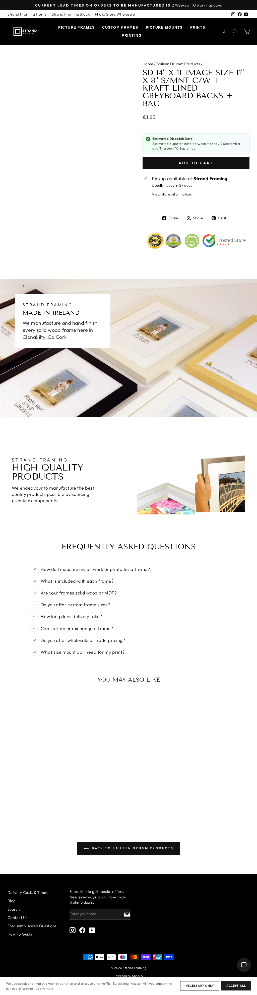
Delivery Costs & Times (28, 892)
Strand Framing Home (27, 14)
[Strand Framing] (25, 32)
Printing (132, 35)
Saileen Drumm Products (178, 63)
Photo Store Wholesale (115, 14)
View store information (171, 194)
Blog (12, 900)
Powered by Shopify (128, 976)
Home (148, 63)
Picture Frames (76, 27)
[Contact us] (244, 965)
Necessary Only (199, 985)
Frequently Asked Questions (32, 925)
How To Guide (20, 934)
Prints (197, 27)
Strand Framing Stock (71, 14)
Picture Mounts (164, 27)
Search (14, 909)
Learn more (45, 988)
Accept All (236, 985)
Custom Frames (120, 27)
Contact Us (17, 917)
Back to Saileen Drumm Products (132, 848)
